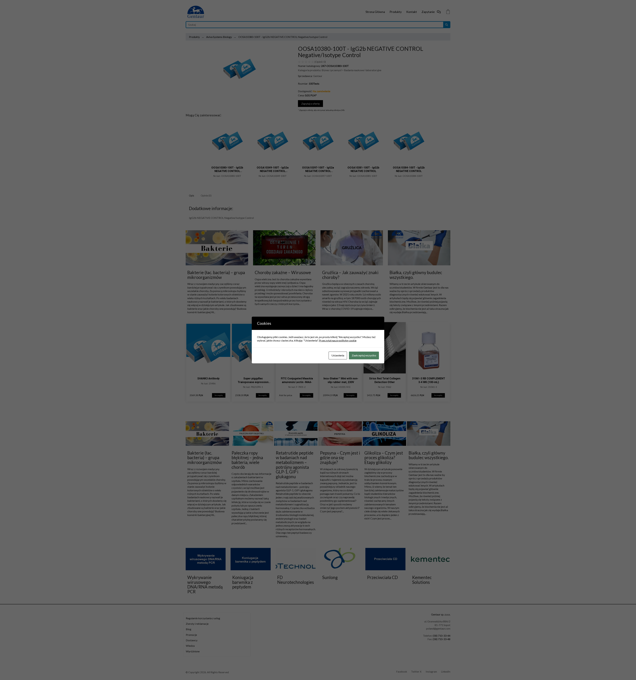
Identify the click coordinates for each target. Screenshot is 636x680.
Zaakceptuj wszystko (364, 355)
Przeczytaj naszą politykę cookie (337, 340)
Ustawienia (337, 355)
